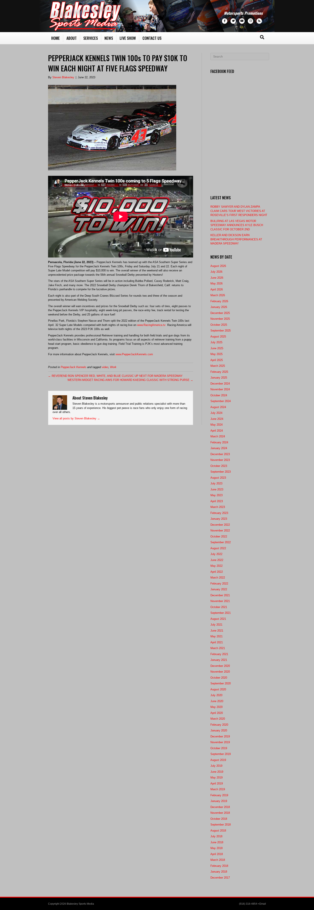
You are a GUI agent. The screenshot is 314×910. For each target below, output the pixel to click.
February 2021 (219, 654)
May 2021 (216, 636)
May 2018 (216, 848)
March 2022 (217, 577)
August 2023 (218, 477)
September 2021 (220, 612)
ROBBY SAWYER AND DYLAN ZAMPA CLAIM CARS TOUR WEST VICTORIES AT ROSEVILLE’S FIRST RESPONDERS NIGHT (238, 211)
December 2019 (220, 736)
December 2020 (220, 665)
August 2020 (218, 689)
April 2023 (216, 501)
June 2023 (216, 489)
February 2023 (219, 513)
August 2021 (218, 618)
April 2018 (216, 854)
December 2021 (220, 595)
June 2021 (216, 630)
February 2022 (219, 583)
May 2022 (216, 565)
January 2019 (218, 801)
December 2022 (220, 524)
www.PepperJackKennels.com (134, 354)
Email (262, 903)
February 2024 (219, 442)
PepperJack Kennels (73, 367)
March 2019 (217, 789)
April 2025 (216, 360)
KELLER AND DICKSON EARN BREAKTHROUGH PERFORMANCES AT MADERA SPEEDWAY (236, 239)
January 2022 (218, 589)
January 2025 (218, 377)
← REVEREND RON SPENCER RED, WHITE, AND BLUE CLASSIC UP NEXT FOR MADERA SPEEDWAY (115, 375)
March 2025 (217, 365)
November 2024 (220, 389)
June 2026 (216, 277)
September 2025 (220, 330)
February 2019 (219, 795)
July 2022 (216, 554)
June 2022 (216, 560)
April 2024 (216, 430)
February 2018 (219, 865)
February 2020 (219, 724)
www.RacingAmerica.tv (151, 325)
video (105, 367)
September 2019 (220, 754)
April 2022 (216, 571)
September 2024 (220, 401)
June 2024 (216, 418)
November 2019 (220, 742)
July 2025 (216, 342)
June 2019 (216, 771)
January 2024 (218, 448)
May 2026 (216, 283)
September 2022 (220, 542)
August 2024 (218, 407)
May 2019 (216, 777)
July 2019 (216, 765)
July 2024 (216, 412)
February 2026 (219, 301)
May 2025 (216, 354)
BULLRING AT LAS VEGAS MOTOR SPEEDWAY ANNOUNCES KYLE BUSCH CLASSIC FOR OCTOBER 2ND (236, 225)
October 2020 (218, 677)
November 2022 (220, 530)
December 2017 (220, 877)
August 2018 (218, 830)
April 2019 (216, 783)
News (108, 38)
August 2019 (218, 760)
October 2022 (218, 536)
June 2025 (216, 348)
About (71, 38)
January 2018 (218, 871)
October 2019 (218, 748)
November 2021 (220, 601)
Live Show (128, 38)
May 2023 (216, 495)
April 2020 (216, 713)
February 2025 (219, 371)
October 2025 (218, 324)
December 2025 (220, 313)
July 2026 (216, 271)
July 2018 (216, 836)
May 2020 (216, 707)
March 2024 (217, 436)
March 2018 (217, 859)
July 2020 (216, 695)
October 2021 (218, 607)
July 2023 (216, 483)
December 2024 (220, 383)
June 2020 (216, 701)
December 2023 (220, 454)
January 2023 (218, 518)
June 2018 (216, 842)
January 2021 (218, 659)
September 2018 (220, 824)
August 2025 (218, 336)
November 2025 (220, 318)
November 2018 (220, 812)
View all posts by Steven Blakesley (76, 418)
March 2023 (217, 507)
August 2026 (218, 266)
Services (90, 38)
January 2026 (218, 307)
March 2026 (217, 295)
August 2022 (218, 548)
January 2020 (218, 730)
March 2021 (217, 648)
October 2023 (218, 466)
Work (113, 367)
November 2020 (220, 671)
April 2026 (216, 289)
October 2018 (218, 818)
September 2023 (220, 471)
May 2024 (216, 424)
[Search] (262, 37)
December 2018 (220, 807)
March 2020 (217, 718)
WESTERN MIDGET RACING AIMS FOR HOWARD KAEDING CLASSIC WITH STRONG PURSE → (130, 380)
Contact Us (151, 38)
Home (55, 38)
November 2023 (220, 460)
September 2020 (220, 683)
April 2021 (216, 642)
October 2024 (218, 395)
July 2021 (216, 624)
